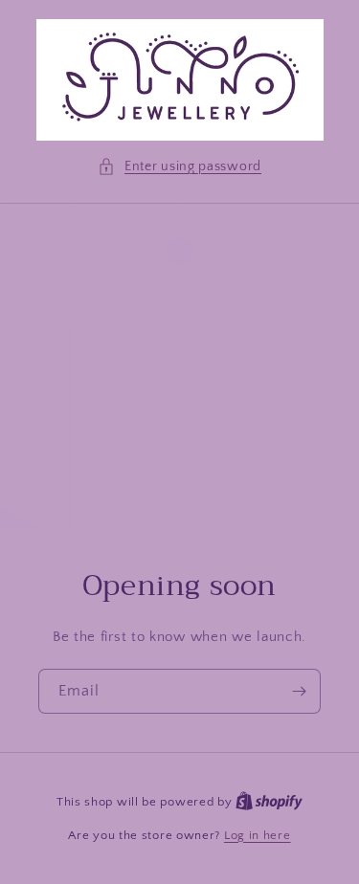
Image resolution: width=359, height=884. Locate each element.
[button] (179, 167)
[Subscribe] (299, 691)
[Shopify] (269, 801)
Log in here (257, 835)
